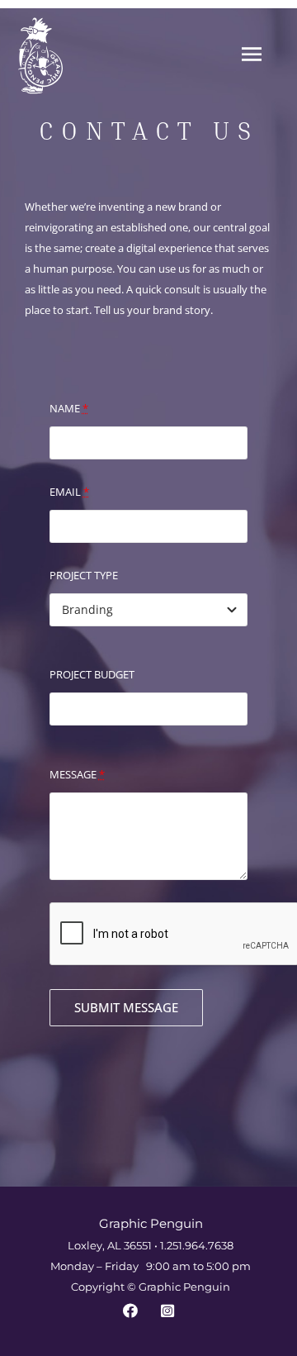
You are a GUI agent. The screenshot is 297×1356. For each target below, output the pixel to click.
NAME (69, 408)
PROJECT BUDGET (92, 674)
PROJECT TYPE (84, 575)
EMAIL (69, 491)
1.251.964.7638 (196, 1245)
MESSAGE (77, 774)
